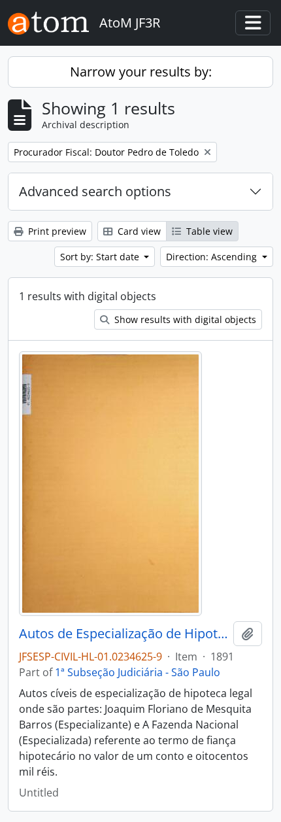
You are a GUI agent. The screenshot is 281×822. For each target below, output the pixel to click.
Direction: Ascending (212, 256)
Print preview (55, 231)
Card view (138, 231)
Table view (208, 231)
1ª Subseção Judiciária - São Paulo (137, 672)
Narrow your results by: (141, 71)
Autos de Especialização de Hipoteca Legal (123, 634)
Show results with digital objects (184, 319)
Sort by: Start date (101, 256)
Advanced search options (95, 191)
